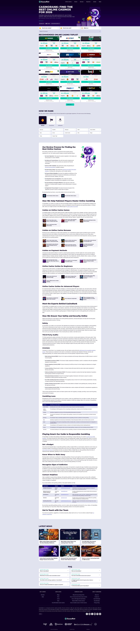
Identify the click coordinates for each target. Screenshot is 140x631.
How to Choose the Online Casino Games (78, 596)
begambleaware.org (64, 494)
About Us (97, 594)
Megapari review (49, 100)
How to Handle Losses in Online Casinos (78, 602)
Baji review (91, 83)
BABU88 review (49, 83)
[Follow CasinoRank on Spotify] (97, 614)
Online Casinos (68, 1)
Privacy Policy (97, 602)
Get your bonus (49, 48)
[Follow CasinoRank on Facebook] (87, 614)
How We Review (97, 598)
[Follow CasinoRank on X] (92, 614)
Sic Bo (58, 598)
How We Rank (97, 600)
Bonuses (81, 1)
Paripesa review (49, 67)
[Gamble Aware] (83, 624)
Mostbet (42, 594)
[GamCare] (59, 624)
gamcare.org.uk (64, 497)
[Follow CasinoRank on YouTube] (95, 614)
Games (75, 1)
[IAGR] (45, 624)
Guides (94, 1)
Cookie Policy (72, 629)
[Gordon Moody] (68, 624)
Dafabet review (91, 67)
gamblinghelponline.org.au (66, 500)
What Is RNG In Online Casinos (78, 600)
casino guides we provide (72, 206)
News (100, 1)
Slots (58, 600)
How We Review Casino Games (58, 602)
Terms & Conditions (54, 629)
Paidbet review (70, 100)
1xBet (43, 596)
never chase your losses (47, 449)
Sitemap (88, 629)
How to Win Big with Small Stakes (78, 598)
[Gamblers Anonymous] (51, 624)
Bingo (58, 594)
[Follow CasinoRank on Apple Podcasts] (100, 614)
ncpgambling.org (64, 491)
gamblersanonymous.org (65, 488)
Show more (69, 104)
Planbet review (91, 50)
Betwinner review (49, 50)
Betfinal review (91, 100)
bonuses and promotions (50, 167)
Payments (88, 1)
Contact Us (97, 596)
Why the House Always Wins (78, 594)
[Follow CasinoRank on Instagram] (89, 614)
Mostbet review (70, 50)
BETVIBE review (70, 83)
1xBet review (70, 67)
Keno (58, 596)
